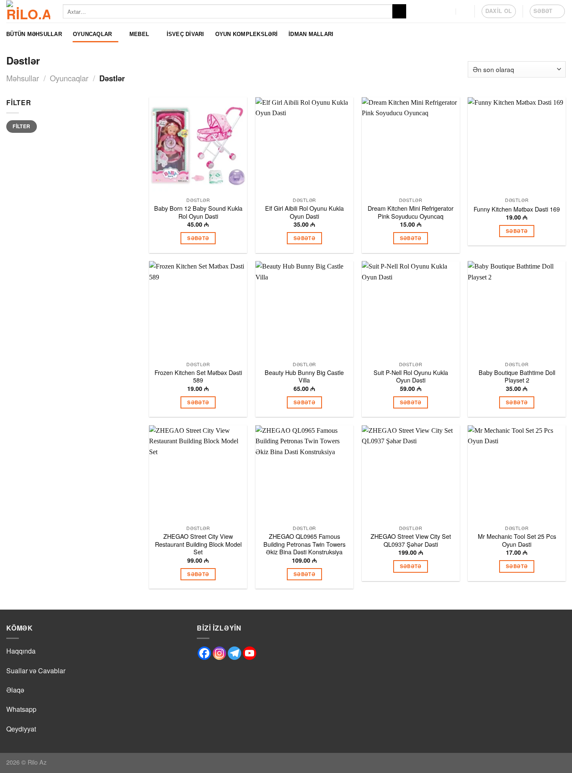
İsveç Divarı (185, 34)
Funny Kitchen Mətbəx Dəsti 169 (517, 209)
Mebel (139, 34)
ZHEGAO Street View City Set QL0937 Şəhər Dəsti (411, 540)
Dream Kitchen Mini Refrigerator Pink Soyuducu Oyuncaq (410, 212)
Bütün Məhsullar (34, 34)
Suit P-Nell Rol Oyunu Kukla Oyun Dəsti (411, 376)
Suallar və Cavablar (35, 670)
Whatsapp (21, 709)
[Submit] (399, 11)
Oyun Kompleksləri (246, 34)
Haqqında (21, 651)
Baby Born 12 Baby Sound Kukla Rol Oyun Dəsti (198, 212)
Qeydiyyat (21, 729)
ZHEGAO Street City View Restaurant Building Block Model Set (198, 544)
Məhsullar (22, 77)
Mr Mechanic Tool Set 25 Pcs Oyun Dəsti (517, 540)
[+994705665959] (447, 11)
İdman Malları (311, 34)
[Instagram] (219, 653)
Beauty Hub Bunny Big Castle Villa (304, 376)
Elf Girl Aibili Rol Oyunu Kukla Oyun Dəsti (304, 212)
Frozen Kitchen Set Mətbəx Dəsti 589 (198, 376)
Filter (21, 126)
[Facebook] (204, 653)
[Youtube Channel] (249, 653)
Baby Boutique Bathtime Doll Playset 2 (517, 376)
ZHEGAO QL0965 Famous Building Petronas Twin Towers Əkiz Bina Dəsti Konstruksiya (304, 544)
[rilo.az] (28, 11)
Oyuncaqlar (92, 34)
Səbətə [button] (198, 238)
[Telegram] (234, 653)
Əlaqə (15, 690)
